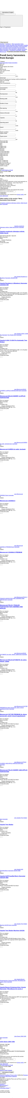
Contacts (10, 1070)
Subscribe (3, 193)
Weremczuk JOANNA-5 (7, 501)
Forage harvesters (10, 45)
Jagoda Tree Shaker (6, 824)
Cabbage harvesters (22, 49)
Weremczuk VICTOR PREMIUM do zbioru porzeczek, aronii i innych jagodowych (13, 715)
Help (6, 1070)
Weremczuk (3, 51)
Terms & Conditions (5, 1075)
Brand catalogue (12, 1076)
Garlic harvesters (4, 50)
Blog (7, 1076)
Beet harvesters (19, 45)
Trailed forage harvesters (12, 46)
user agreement (4, 195)
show (2, 168)
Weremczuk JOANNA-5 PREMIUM (11, 552)
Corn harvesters (4, 47)
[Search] (11, 21)
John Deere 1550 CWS (7, 1041)
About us (2, 1070)
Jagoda (23, 50)
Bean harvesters (4, 49)
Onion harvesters (12, 47)
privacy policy (20, 194)
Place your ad (4, 188)
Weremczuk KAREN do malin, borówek (13, 449)
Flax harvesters (12, 49)
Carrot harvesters (23, 46)
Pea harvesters (21, 47)
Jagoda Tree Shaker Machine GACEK (12, 930)
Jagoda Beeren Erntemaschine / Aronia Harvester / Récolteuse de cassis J (13, 988)
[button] (14, 35)
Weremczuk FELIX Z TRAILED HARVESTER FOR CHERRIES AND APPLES (11, 606)
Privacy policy (13, 1075)
